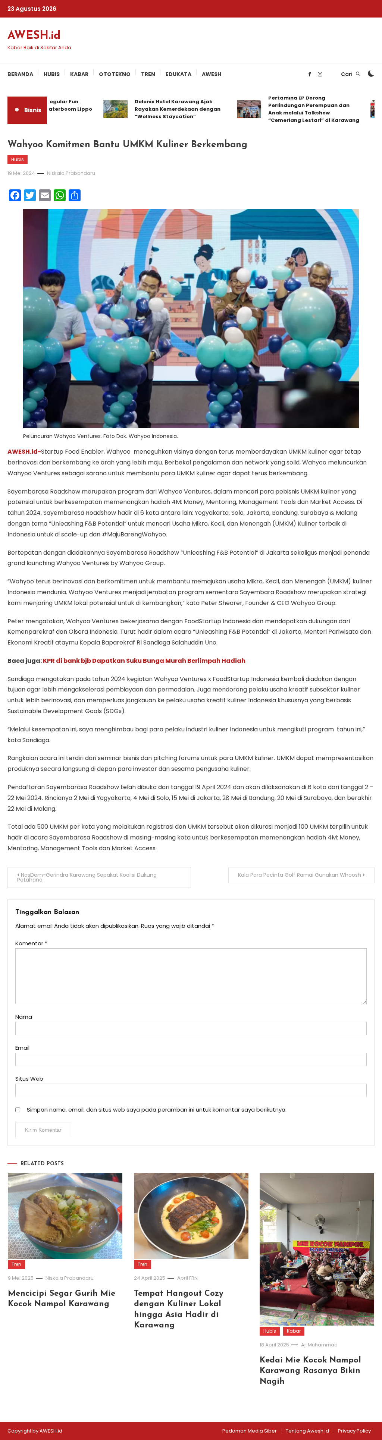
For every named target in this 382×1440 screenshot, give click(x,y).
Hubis (52, 74)
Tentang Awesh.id (307, 1431)
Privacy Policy (354, 1431)
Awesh (211, 74)
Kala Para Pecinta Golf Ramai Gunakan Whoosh (299, 875)
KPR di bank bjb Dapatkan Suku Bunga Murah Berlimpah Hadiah (144, 660)
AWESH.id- (24, 451)
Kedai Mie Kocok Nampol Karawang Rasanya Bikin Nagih (310, 1371)
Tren (148, 74)
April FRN (187, 1278)
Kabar (79, 74)
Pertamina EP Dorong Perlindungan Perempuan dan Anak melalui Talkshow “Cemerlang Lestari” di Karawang (301, 109)
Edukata (178, 74)
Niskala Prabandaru (71, 173)
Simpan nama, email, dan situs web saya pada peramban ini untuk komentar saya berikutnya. (156, 1109)
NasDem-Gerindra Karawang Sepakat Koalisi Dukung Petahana (87, 877)
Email (22, 1048)
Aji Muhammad (319, 1344)
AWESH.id (33, 36)
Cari (347, 74)
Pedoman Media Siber (249, 1431)
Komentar (31, 943)
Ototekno (115, 74)
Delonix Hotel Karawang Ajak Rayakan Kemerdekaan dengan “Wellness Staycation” (166, 109)
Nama (23, 1017)
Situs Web (29, 1079)
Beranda (20, 74)
